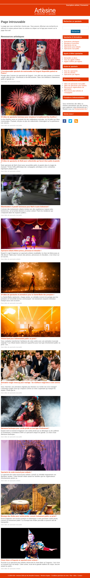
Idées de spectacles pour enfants (75, 85)
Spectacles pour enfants (72, 47)
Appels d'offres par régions (73, 61)
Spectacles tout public (71, 48)
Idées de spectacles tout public (13, 125)
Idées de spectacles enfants (12, 81)
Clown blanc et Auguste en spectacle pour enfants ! (19, 560)
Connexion (84, 5)
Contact (80, 575)
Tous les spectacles (71, 71)
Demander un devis (70, 58)
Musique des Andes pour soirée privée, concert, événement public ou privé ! (28, 516)
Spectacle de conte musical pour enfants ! (16, 472)
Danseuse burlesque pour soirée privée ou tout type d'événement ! (25, 428)
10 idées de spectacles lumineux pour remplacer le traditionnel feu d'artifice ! (29, 117)
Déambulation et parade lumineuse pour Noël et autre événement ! (25, 207)
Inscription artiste (72, 5)
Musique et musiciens (71, 43)
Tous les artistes (69, 73)
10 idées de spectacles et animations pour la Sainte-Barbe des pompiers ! (27, 295)
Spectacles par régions (72, 74)
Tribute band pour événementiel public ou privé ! (18, 338)
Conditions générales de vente (60, 575)
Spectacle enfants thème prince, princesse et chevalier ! (21, 251)
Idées (75, 575)
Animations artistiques (71, 41)
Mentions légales (45, 575)
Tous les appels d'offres (72, 60)
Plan (71, 575)
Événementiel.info (81, 109)
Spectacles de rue (70, 45)
